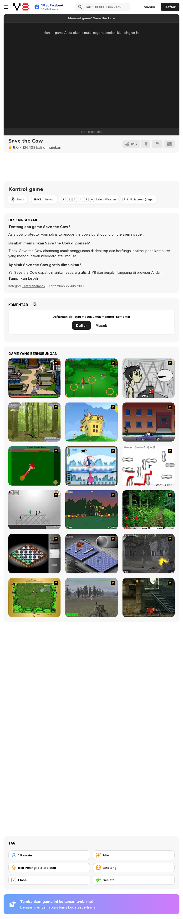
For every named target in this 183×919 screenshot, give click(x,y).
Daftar (170, 7)
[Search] (79, 7)
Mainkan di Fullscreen (91, 108)
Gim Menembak (33, 286)
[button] (23, 278)
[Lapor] (157, 144)
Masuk (149, 7)
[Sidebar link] (6, 7)
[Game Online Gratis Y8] (21, 6)
